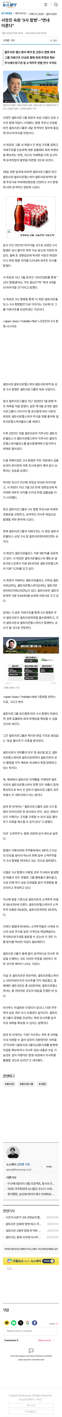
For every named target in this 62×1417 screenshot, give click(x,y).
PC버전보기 (31, 1411)
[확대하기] (31, 73)
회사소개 (31, 1405)
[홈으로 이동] (10, 5)
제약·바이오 (21, 13)
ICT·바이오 (7, 13)
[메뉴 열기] (44, 4)
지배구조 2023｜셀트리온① (43, 14)
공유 (55, 40)
